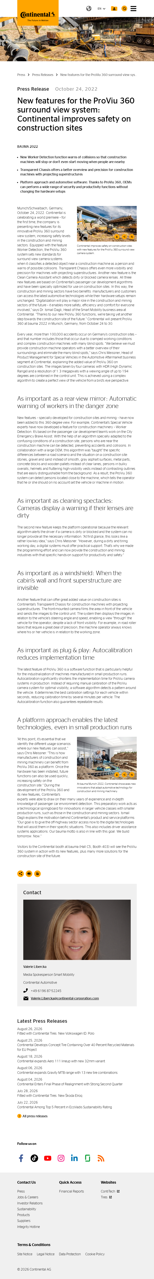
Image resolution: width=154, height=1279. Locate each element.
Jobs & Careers (27, 1197)
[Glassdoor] (88, 1158)
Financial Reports (71, 1191)
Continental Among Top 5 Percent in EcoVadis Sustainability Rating (64, 1107)
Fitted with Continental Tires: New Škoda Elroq (49, 1095)
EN (100, 8)
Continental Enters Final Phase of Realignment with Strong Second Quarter (70, 1084)
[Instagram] (61, 1158)
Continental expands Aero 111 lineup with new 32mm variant (61, 1061)
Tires (104, 1197)
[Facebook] (21, 1158)
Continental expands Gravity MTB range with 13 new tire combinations (67, 1072)
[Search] (124, 8)
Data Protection (70, 1254)
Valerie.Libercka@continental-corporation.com (65, 998)
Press (21, 1191)
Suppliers (23, 1220)
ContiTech (108, 1191)
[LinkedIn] (75, 1158)
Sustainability (26, 1209)
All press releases (35, 1116)
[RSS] (101, 1158)
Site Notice (24, 1254)
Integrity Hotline (28, 1226)
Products (23, 1215)
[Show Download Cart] (114, 8)
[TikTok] (35, 1158)
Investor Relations (30, 1203)
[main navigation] (133, 8)
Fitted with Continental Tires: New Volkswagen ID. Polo (55, 1033)
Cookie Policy (95, 1254)
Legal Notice (45, 1254)
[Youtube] (48, 1158)
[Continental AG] (38, 13)
